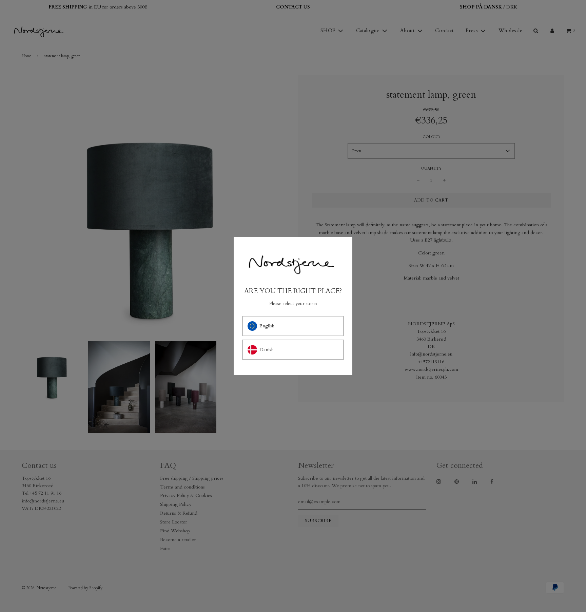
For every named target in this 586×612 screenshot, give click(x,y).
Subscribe (359, 341)
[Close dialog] (419, 252)
